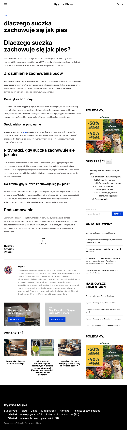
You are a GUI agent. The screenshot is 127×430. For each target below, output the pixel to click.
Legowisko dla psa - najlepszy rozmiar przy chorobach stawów (69, 363)
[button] (122, 4)
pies (25, 132)
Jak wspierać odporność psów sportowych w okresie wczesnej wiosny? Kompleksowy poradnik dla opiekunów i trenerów (42, 368)
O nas (34, 410)
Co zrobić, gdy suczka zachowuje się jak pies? (108, 194)
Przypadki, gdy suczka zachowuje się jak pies (104, 188)
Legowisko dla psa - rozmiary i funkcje (15, 362)
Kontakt (64, 410)
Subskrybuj (10, 410)
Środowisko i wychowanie (110, 183)
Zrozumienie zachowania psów (108, 176)
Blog (24, 410)
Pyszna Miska (63, 4)
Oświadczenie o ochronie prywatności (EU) (33, 418)
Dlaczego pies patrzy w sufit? (103, 303)
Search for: (91, 209)
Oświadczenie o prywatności (25, 414)
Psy (5, 16)
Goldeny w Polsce (92, 296)
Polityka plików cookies (86, 410)
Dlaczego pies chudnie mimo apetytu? (107, 319)
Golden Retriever (107, 296)
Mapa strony (48, 410)
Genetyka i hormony (107, 180)
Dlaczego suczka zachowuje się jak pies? (104, 172)
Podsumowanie (101, 199)
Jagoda (21, 266)
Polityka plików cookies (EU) (62, 414)
